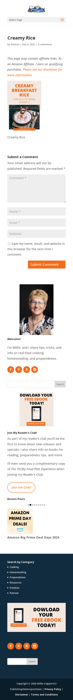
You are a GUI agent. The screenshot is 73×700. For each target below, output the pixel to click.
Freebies (14, 587)
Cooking (14, 567)
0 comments (45, 44)
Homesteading (18, 572)
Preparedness (18, 577)
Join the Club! (21, 487)
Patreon (14, 593)
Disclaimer (21, 694)
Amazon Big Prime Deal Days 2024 (33, 537)
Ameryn (15, 44)
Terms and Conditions (44, 694)
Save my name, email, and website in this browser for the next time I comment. (36, 249)
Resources (15, 582)
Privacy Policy (52, 689)
